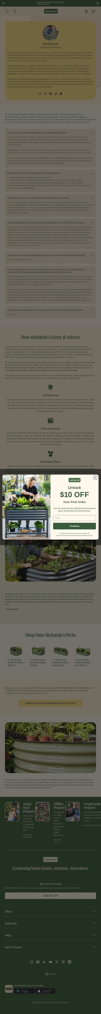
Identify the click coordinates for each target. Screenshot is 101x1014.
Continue (74, 526)
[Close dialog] (95, 477)
